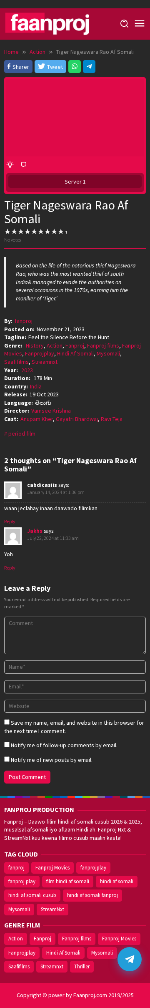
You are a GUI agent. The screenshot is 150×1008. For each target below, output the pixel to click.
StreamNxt (52, 909)
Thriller (82, 966)
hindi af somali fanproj (92, 895)
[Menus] (139, 23)
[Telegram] (89, 66)
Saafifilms (16, 361)
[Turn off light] (10, 164)
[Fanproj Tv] (58, 23)
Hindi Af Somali (75, 353)
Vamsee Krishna (51, 410)
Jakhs (34, 530)
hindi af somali (116, 881)
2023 (27, 370)
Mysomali (108, 353)
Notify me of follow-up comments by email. (64, 745)
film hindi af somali (67, 881)
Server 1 (75, 181)
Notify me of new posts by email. (51, 760)
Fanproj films (103, 345)
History (35, 345)
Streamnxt (45, 361)
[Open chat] (130, 959)
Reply (9, 521)
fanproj (16, 867)
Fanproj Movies (52, 867)
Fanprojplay (39, 353)
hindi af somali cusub (32, 895)
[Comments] (24, 164)
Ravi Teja (111, 419)
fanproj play (21, 881)
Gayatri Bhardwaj (77, 419)
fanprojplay (93, 867)
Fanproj (74, 345)
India (36, 386)
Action (54, 345)
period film (21, 433)
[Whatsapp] (74, 66)
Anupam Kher (36, 419)
